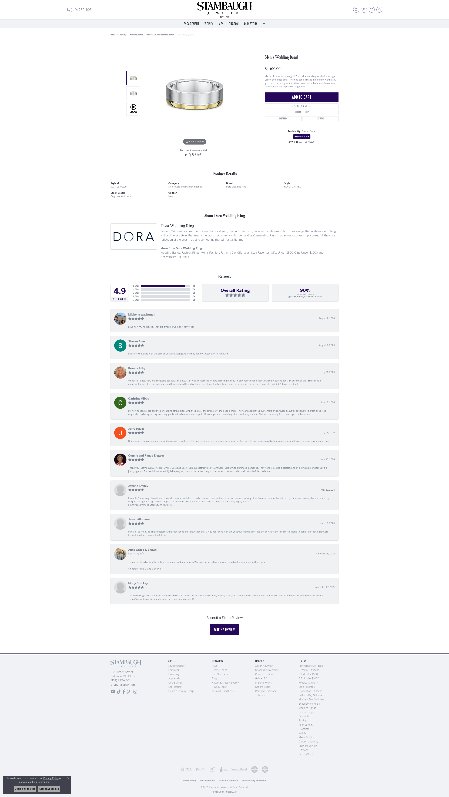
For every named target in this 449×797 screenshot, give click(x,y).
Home (113, 35)
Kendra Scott (262, 686)
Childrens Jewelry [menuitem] (308, 741)
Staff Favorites (260, 252)
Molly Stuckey (138, 583)
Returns (320, 118)
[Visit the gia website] (186, 769)
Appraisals (174, 678)
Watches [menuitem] (303, 733)
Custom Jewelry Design (181, 691)
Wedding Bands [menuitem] (307, 707)
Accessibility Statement (254, 780)
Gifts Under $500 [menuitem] (308, 674)
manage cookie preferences (33, 782)
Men (221, 23)
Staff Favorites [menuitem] (307, 686)
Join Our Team (220, 674)
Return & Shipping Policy (225, 682)
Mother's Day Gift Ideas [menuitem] (311, 699)
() (193, 285)
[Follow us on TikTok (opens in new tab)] (119, 692)
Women (209, 23)
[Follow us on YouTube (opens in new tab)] (112, 692)
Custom (234, 23)
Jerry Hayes (136, 429)
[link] (80, 10)
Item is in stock (301, 136)
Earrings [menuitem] (303, 720)
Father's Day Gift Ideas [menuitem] (311, 695)
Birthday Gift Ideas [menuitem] (309, 670)
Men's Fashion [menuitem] (306, 737)
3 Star (136, 293)
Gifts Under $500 (282, 252)
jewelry (122, 35)
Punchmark (231, 792)
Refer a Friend (219, 670)
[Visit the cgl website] (265, 769)
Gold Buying (175, 682)
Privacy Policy (219, 686)
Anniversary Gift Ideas (174, 257)
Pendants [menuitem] (304, 716)
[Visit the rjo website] (212, 769)
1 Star (136, 300)
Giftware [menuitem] (303, 750)
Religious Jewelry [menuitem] (308, 682)
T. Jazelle (260, 695)
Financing (173, 674)
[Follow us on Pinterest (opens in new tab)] (128, 692)
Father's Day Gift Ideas (235, 252)
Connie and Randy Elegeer (146, 455)
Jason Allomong (139, 519)
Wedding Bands (136, 35)
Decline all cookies (25, 788)
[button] (356, 10)
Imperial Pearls (263, 682)
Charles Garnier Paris (267, 670)
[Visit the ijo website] (200, 769)
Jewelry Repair (176, 665)
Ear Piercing (175, 686)
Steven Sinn (136, 341)
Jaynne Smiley (138, 486)
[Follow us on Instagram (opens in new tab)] (135, 692)
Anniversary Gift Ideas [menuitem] (311, 665)
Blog (214, 678)
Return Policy (189, 780)
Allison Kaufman (264, 665)
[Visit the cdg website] (254, 769)
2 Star (136, 296)
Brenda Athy (136, 368)
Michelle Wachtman (141, 314)
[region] (194, 93)
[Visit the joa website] (224, 769)
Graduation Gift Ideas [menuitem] (310, 691)
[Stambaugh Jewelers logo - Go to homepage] (224, 10)
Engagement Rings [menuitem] (309, 703)
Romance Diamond (266, 691)
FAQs (214, 665)
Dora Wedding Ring (236, 186)
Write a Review (224, 629)
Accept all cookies (49, 788)
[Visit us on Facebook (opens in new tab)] (123, 692)
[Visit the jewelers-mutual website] (239, 769)
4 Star (136, 289)
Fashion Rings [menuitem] (306, 712)
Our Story (251, 23)
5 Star (136, 285)
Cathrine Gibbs (138, 398)
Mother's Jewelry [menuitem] (308, 745)
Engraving (173, 670)
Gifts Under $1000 (306, 252)
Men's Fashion (210, 252)
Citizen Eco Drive (264, 674)
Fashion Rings (190, 252)
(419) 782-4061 (193, 155)
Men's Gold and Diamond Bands (160, 35)
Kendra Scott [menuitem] (306, 754)
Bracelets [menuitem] (304, 729)
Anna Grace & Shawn (142, 550)
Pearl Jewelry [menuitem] (306, 724)
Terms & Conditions (223, 691)
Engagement (191, 23)
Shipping (283, 118)
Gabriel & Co (262, 678)
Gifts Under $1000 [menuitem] (309, 678)
